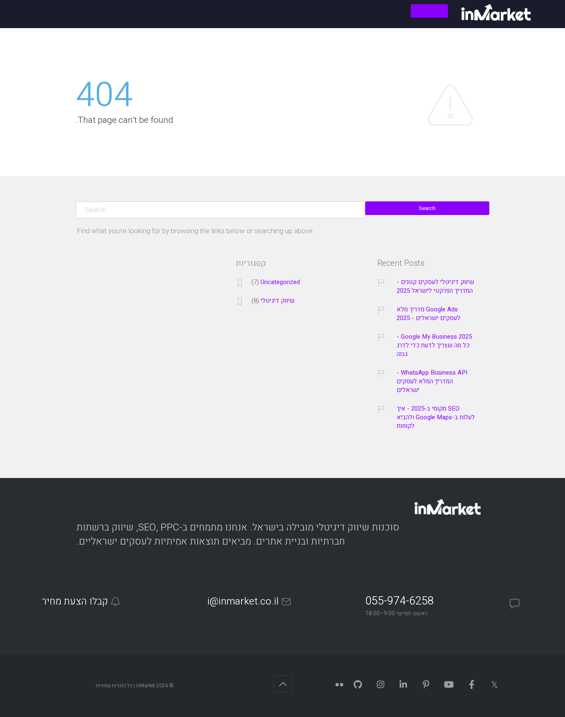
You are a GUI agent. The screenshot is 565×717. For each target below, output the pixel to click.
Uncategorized (280, 282)
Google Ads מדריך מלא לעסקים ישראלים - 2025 (428, 314)
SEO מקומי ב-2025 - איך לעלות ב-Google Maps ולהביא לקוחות (436, 417)
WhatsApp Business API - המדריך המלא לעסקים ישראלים (432, 381)
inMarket (145, 685)
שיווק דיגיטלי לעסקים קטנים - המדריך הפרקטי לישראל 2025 (435, 286)
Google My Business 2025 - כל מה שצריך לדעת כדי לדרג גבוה (434, 345)
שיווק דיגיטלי (277, 300)
